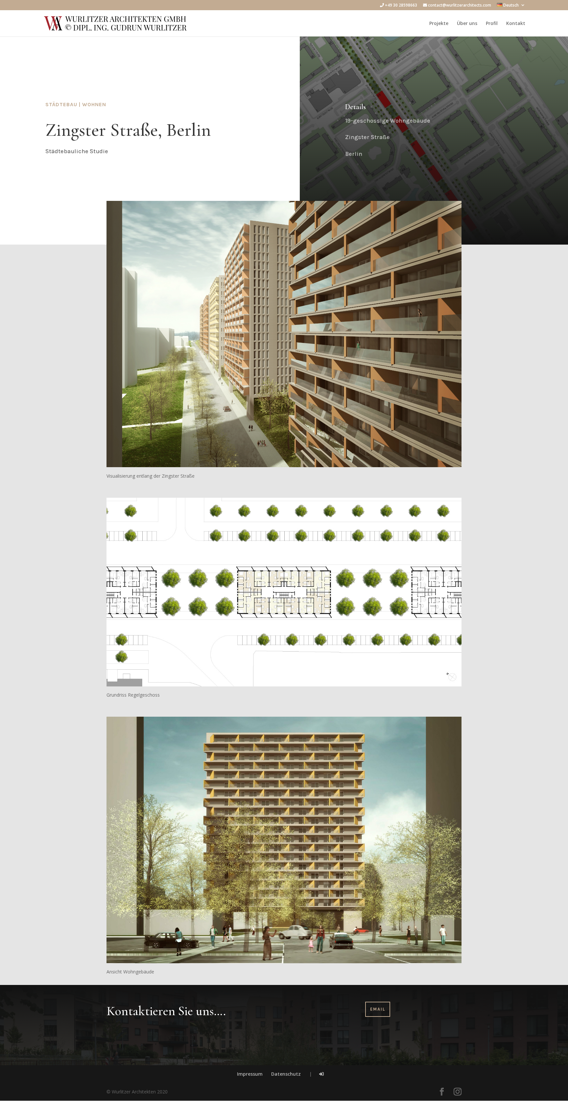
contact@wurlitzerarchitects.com (459, 5)
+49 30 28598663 (400, 5)
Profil (492, 23)
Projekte (438, 23)
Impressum (250, 1074)
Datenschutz (286, 1074)
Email (377, 1009)
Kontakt (515, 23)
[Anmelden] (321, 1074)
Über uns (467, 23)
